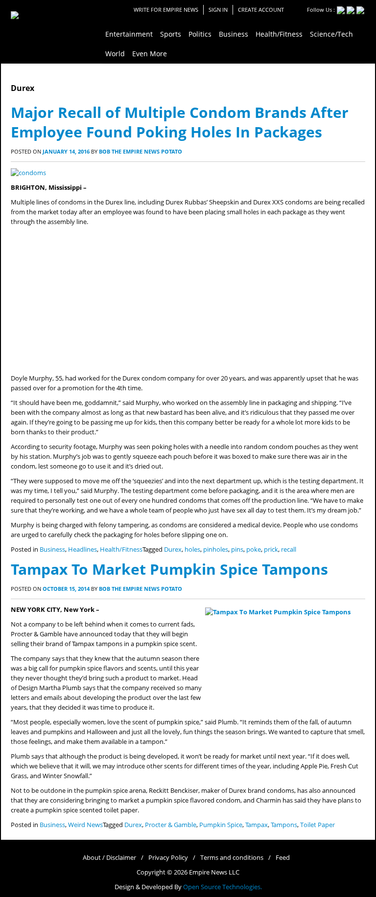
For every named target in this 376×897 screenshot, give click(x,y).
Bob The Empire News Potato (140, 151)
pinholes (215, 549)
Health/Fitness (121, 549)
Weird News (85, 825)
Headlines (82, 549)
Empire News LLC (214, 872)
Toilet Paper (317, 825)
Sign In (218, 9)
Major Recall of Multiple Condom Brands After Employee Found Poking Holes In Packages (180, 122)
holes (192, 549)
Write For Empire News (166, 9)
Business (52, 549)
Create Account (261, 9)
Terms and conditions (231, 857)
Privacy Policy (168, 857)
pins (237, 549)
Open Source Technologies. (222, 887)
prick (271, 549)
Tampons (284, 825)
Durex (173, 549)
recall (288, 549)
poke (253, 549)
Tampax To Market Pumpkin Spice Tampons (169, 569)
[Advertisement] (188, 300)
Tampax (256, 825)
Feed (283, 857)
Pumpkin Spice (220, 825)
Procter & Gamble (170, 825)
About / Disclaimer (109, 857)
